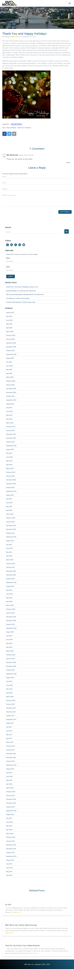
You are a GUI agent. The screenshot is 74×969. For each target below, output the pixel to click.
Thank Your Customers (24, 127)
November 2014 (11, 848)
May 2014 (9, 871)
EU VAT (8, 904)
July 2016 (9, 772)
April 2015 (9, 829)
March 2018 (9, 696)
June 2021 (9, 548)
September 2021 (11, 537)
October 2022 (10, 487)
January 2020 (10, 613)
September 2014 (11, 856)
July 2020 (9, 590)
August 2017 (10, 723)
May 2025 (9, 369)
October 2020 (10, 578)
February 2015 (10, 837)
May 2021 (9, 552)
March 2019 (9, 651)
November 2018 (11, 666)
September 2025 (11, 354)
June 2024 (9, 411)
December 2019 (11, 617)
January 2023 (10, 476)
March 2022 (9, 514)
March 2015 (9, 833)
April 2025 (9, 373)
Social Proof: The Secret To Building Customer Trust (22, 287)
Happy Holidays (11, 127)
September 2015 (11, 810)
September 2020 (11, 582)
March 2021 (9, 559)
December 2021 (11, 525)
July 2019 (9, 636)
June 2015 (9, 822)
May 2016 (9, 780)
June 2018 (9, 685)
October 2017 (10, 715)
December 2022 (11, 480)
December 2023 (11, 434)
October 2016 (10, 761)
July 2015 (9, 818)
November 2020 (11, 575)
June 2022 (9, 502)
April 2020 (9, 601)
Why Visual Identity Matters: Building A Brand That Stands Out (25, 294)
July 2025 (9, 362)
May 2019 (9, 643)
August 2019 (10, 632)
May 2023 (9, 461)
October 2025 (10, 350)
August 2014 (10, 860)
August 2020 (10, 586)
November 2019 (11, 620)
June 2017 (9, 731)
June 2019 (9, 639)
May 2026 (9, 324)
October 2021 (10, 533)
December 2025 (11, 343)
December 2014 (11, 845)
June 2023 (9, 457)
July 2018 (9, 681)
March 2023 (9, 468)
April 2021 (9, 556)
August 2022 (10, 495)
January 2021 (10, 567)
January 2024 (10, 430)
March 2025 (9, 377)
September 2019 (11, 628)
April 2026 (9, 328)
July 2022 (9, 499)
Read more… (17, 912)
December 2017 (11, 708)
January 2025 (10, 385)
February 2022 (10, 518)
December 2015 (11, 799)
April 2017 (9, 738)
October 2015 (10, 807)
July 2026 (9, 316)
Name (8, 258)
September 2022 (11, 491)
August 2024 (10, 404)
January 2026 (10, 339)
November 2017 (11, 712)
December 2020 (11, 571)
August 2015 (10, 814)
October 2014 (10, 852)
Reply (69, 162)
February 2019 (10, 655)
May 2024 (9, 415)
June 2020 (9, 594)
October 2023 (10, 442)
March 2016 (9, 788)
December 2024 (11, 388)
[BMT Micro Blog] (10, 3)
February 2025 (10, 381)
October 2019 (10, 624)
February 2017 (10, 746)
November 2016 (11, 757)
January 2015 (10, 841)
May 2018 (9, 689)
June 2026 (9, 320)
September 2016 (11, 765)
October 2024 (10, 396)
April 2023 (9, 464)
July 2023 (9, 453)
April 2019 (9, 647)
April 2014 (9, 875)
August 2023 (10, 449)
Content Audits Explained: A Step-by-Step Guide (20, 302)
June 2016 (9, 776)
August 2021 (10, 540)
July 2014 (9, 864)
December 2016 (11, 753)
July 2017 (9, 727)
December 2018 (11, 662)
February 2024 (10, 426)
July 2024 (9, 407)
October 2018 (10, 670)
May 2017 (9, 734)
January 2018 (10, 704)
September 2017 (11, 719)
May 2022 (9, 506)
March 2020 (9, 605)
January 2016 (10, 795)
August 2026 (10, 312)
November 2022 (11, 483)
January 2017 (10, 750)
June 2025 (9, 366)
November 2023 (11, 438)
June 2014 (9, 867)
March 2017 (9, 742)
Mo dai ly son (12, 155)
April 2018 (9, 693)
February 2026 (10, 335)
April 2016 (9, 784)
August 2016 (10, 769)
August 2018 (10, 677)
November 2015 (11, 803)
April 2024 (9, 419)
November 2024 (11, 392)
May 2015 (9, 826)
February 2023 (10, 472)
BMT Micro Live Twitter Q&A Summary (21, 925)
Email (8, 267)
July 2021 (9, 544)
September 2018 (11, 674)
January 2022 (10, 521)
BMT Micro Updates (16, 124)
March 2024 (9, 423)
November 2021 (11, 529)
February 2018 (10, 700)
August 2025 (10, 358)
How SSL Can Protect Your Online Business (22, 945)
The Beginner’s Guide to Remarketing (17, 298)
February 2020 (10, 609)
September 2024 (11, 400)
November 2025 (11, 347)
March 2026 (9, 331)
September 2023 (11, 445)
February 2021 (10, 563)
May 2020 (9, 597)
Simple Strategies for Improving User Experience (21, 290)
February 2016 (10, 791)
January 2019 (10, 658)
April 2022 (9, 510)
